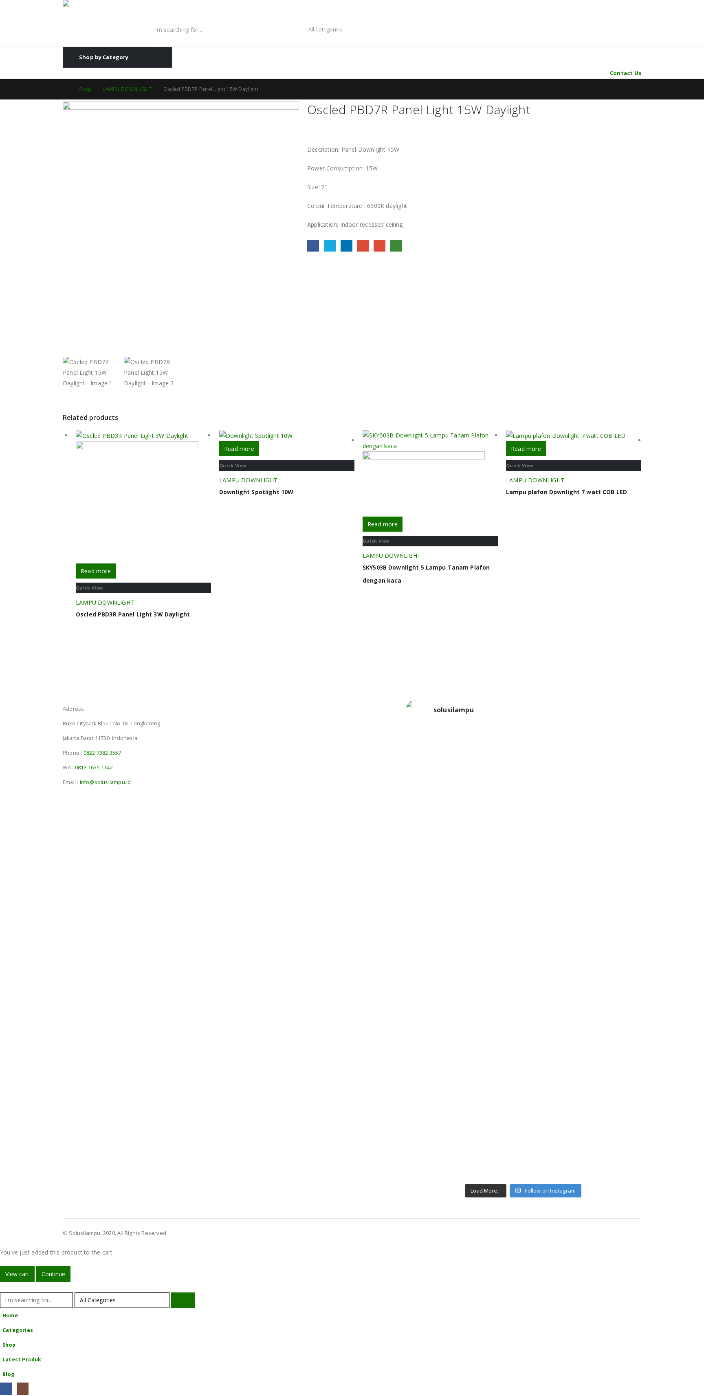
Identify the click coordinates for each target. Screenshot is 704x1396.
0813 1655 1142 (94, 767)
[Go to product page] (143, 496)
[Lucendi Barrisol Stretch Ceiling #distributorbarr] (493, 1119)
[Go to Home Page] (65, 89)
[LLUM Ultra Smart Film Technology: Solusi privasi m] (553, 1129)
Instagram (85, 698)
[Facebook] (6, 1388)
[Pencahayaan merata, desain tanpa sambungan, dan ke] (613, 1003)
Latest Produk (22, 1359)
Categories (17, 1330)
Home (10, 1315)
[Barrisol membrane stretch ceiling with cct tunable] (553, 778)
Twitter (330, 246)
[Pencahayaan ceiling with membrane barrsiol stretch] (433, 778)
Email (379, 246)
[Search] (370, 29)
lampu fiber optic (167, 43)
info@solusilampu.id (105, 782)
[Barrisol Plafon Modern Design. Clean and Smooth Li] (613, 778)
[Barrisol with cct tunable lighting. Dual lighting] (493, 872)
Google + (363, 246)
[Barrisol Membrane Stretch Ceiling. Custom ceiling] (493, 778)
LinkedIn (346, 246)
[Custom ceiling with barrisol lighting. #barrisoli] (493, 966)
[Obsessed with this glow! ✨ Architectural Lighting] (613, 1119)
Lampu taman (282, 43)
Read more (96, 571)
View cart (17, 1274)
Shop (8, 1344)
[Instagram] (23, 1388)
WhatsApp (396, 246)
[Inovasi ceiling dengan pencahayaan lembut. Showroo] (613, 877)
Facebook (313, 246)
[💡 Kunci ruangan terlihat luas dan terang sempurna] (553, 992)
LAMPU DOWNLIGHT (105, 602)
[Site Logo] (114, 11)
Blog (8, 1374)
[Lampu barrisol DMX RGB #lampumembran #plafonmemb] (553, 867)
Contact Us (625, 73)
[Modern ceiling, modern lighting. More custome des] (433, 971)
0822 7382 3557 (102, 752)
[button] (5, 1287)
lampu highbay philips (227, 43)
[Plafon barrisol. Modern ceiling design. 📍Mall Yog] (433, 877)
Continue (53, 1274)
